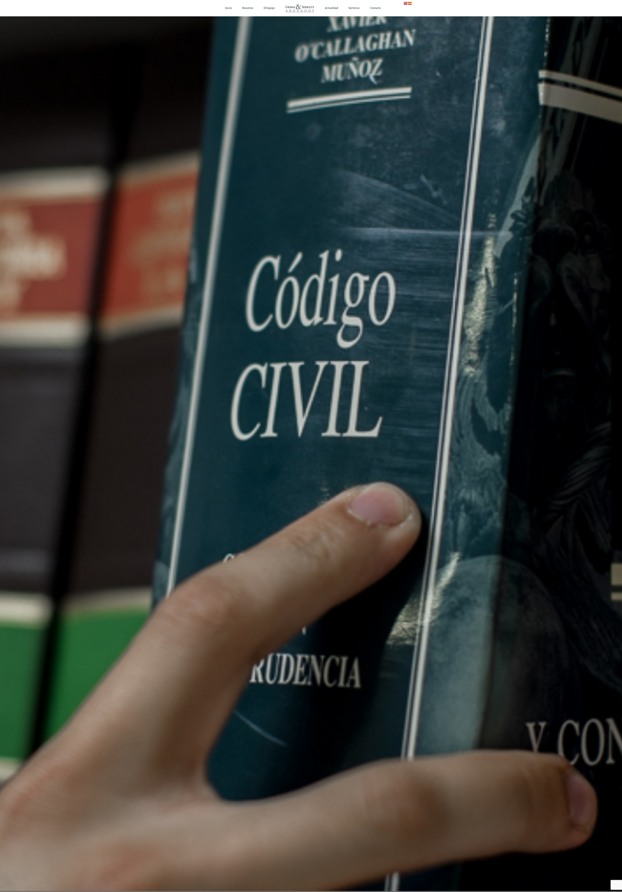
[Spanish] (410, 3)
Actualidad (331, 8)
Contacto (375, 8)
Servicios (354, 8)
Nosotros (247, 8)
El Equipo (269, 8)
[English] (406, 3)
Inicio (228, 8)
